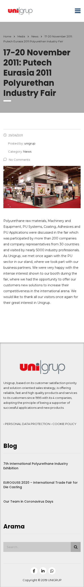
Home (7, 36)
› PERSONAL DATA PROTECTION (27, 424)
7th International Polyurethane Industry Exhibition (35, 465)
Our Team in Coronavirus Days (28, 501)
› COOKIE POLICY (63, 424)
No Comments (19, 159)
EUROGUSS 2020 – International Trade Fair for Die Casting (40, 484)
